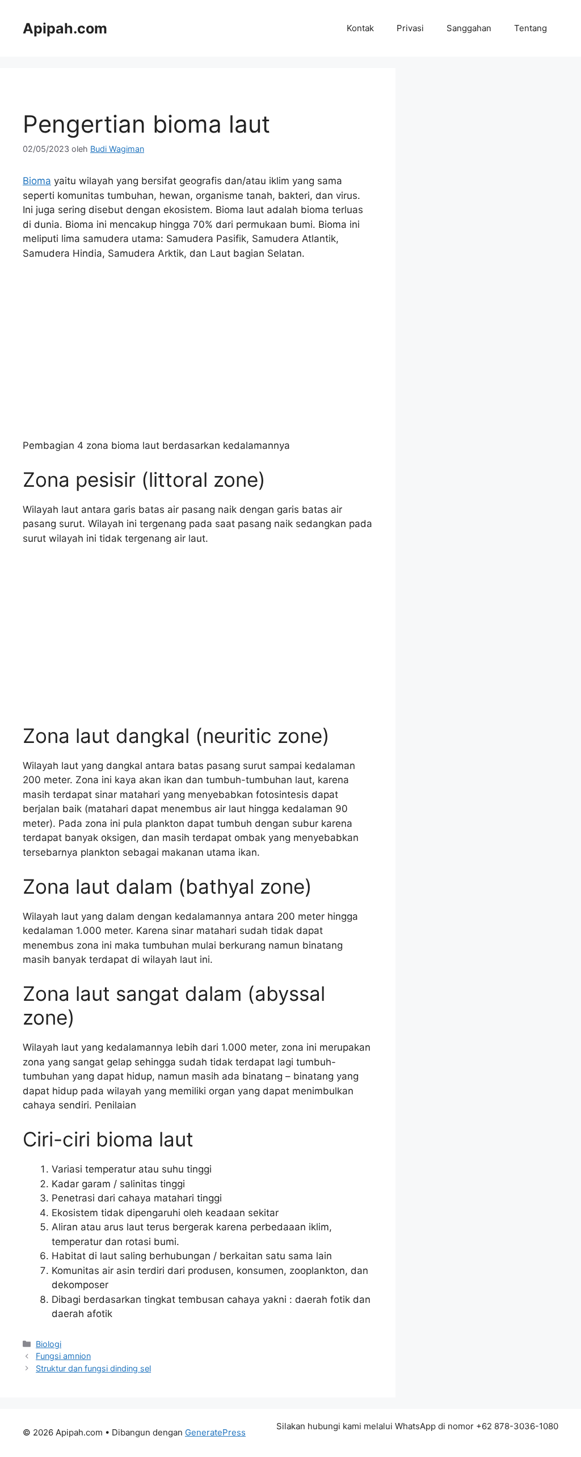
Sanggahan (469, 28)
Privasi (410, 28)
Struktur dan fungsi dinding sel (93, 1368)
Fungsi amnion (63, 1356)
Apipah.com (65, 28)
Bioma (37, 180)
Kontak (360, 28)
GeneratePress (215, 1432)
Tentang (530, 28)
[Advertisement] (198, 354)
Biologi (48, 1344)
